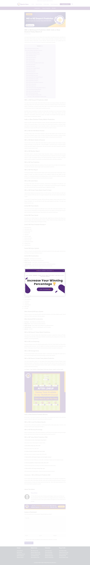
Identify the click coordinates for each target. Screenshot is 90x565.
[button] (63, 270)
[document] (45, 282)
